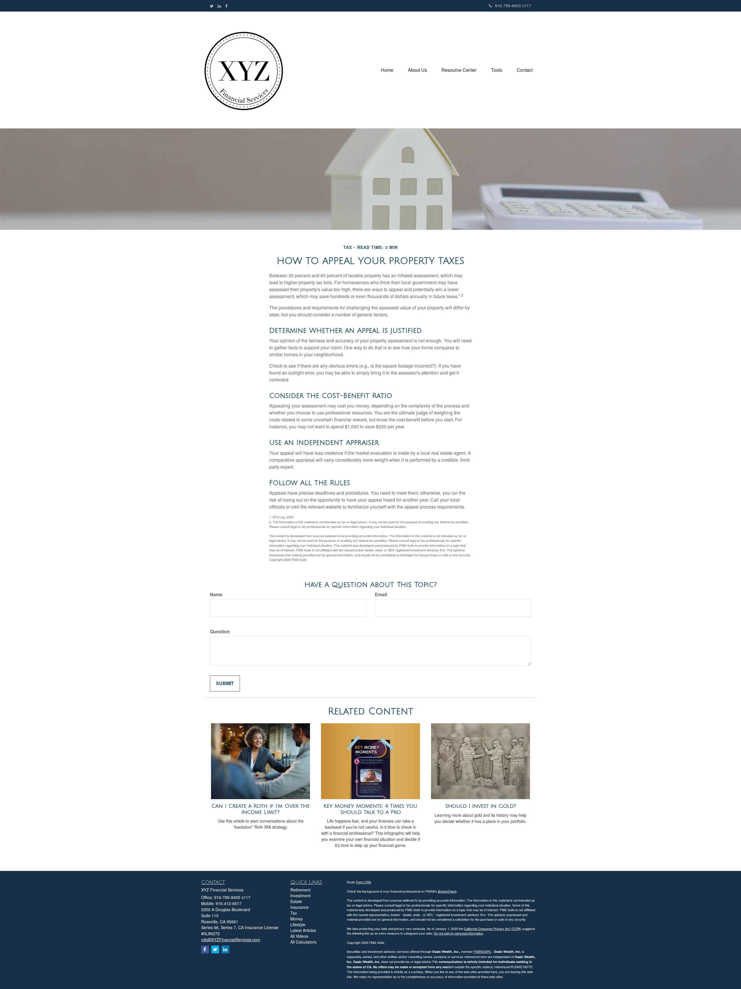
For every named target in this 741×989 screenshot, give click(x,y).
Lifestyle (297, 924)
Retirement (300, 890)
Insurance (299, 907)
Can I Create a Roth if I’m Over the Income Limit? (260, 809)
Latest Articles (303, 930)
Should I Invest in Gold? (480, 806)
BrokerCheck (447, 891)
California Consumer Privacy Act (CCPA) (492, 928)
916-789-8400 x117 (513, 5)
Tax (293, 913)
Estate (296, 901)
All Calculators (303, 942)
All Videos (299, 936)
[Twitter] (212, 6)
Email (381, 594)
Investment (300, 895)
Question (220, 631)
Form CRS (363, 882)
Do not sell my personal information (458, 933)
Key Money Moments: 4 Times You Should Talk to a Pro (370, 809)
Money (296, 919)
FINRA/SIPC (482, 951)
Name (216, 594)
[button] (417, 70)
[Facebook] (226, 6)
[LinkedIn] (219, 6)
